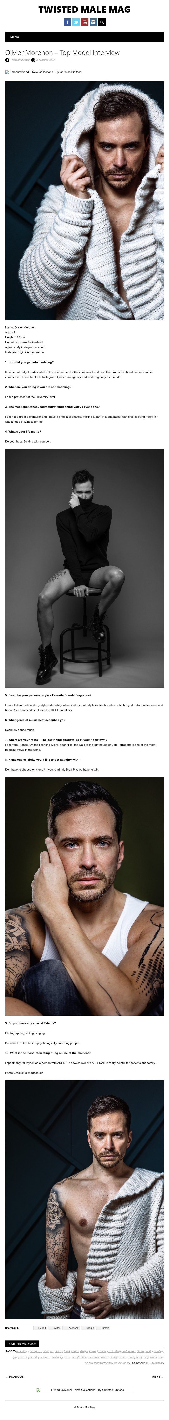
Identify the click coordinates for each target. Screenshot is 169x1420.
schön (153, 1363)
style (109, 1368)
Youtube (84, 22)
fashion (101, 1357)
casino (75, 1357)
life (61, 1363)
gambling (157, 1357)
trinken (118, 1368)
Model (104, 1363)
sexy (160, 1363)
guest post (44, 1363)
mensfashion (79, 1363)
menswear (94, 1363)
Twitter (76, 22)
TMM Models (29, 1349)
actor (46, 1357)
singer (88, 1368)
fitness (140, 1357)
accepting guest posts (29, 1357)
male (67, 1363)
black (67, 1357)
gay (15, 1363)
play (146, 1363)
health (55, 1363)
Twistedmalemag (20, 60)
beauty (59, 1357)
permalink (157, 1368)
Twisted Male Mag (84, 9)
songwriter (100, 1368)
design (84, 1357)
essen (92, 1357)
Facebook (67, 22)
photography (134, 1363)
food (148, 1357)
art (51, 1357)
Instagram (93, 22)
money (113, 1363)
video (126, 1368)
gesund (32, 1363)
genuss (22, 1363)
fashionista (128, 1357)
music (122, 1363)
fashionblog (114, 1357)
